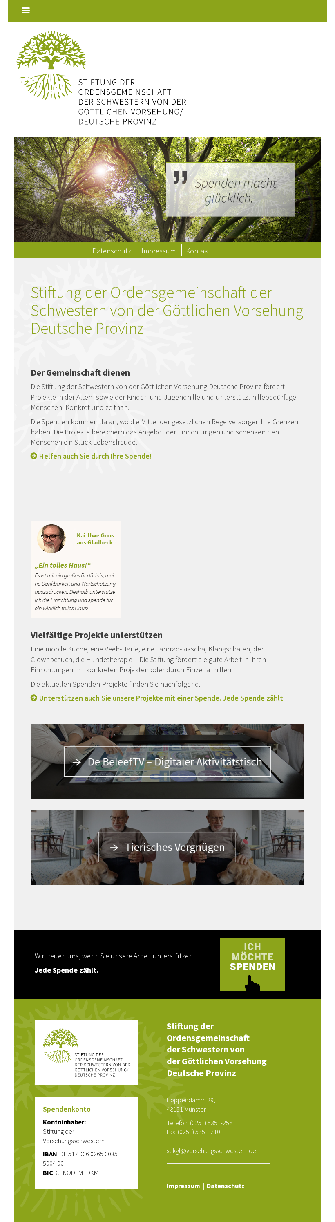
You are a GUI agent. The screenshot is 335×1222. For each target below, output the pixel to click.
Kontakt (198, 250)
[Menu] (25, 11)
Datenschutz (111, 250)
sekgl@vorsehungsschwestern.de (211, 1150)
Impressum (158, 250)
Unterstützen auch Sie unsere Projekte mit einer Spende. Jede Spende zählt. (162, 698)
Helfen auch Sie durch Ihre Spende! (95, 456)
